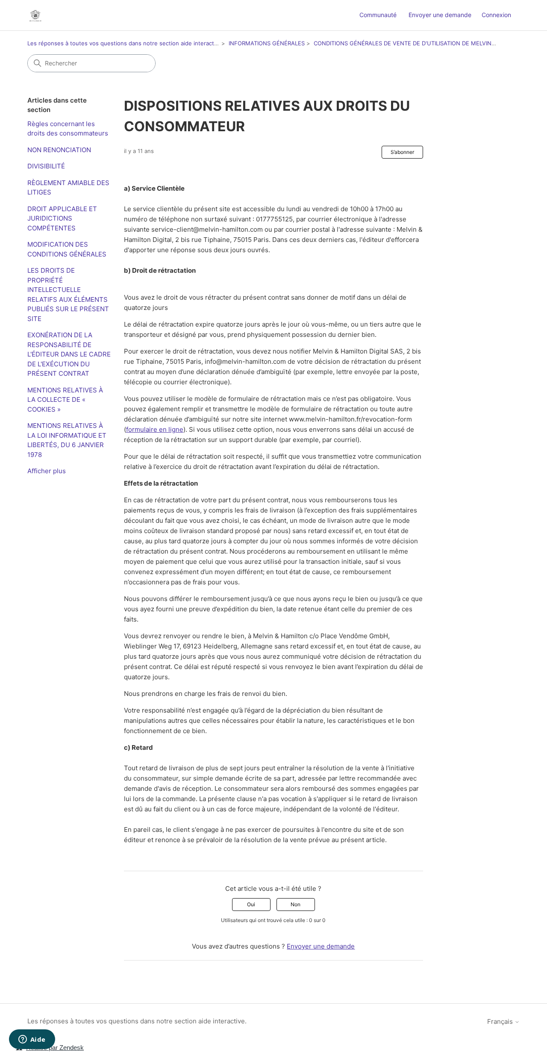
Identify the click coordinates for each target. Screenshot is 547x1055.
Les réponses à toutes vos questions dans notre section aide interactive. (125, 43)
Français (501, 1021)
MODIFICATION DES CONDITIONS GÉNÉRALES (66, 249)
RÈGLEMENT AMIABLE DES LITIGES (68, 188)
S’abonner (402, 152)
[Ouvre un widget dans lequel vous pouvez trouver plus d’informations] (32, 1040)
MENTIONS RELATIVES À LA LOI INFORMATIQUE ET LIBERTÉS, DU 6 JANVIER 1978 (66, 440)
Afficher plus (46, 471)
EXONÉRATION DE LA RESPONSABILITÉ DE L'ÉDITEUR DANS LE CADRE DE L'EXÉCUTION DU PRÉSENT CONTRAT (69, 354)
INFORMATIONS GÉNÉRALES (267, 43)
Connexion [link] (496, 14)
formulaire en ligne (154, 429)
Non (295, 904)
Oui (251, 904)
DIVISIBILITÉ (46, 166)
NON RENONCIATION (59, 150)
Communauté (378, 14)
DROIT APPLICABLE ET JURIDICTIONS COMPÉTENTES (62, 218)
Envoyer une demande (440, 14)
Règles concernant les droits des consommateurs (67, 129)
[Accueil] (35, 15)
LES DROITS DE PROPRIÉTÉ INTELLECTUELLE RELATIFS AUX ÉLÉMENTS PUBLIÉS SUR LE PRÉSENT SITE (68, 294)
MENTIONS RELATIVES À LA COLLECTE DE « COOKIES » (65, 399)
